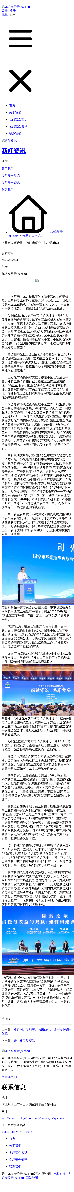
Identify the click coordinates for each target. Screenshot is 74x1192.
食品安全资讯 (11, 182)
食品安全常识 (11, 175)
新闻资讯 (14, 150)
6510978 (26, 1131)
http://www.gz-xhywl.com (17, 1118)
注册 (13, 10)
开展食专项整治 (24, 1040)
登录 (5, 10)
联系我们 (8, 189)
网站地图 (32, 1177)
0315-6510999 (10, 1131)
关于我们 (8, 168)
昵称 (5, 14)
